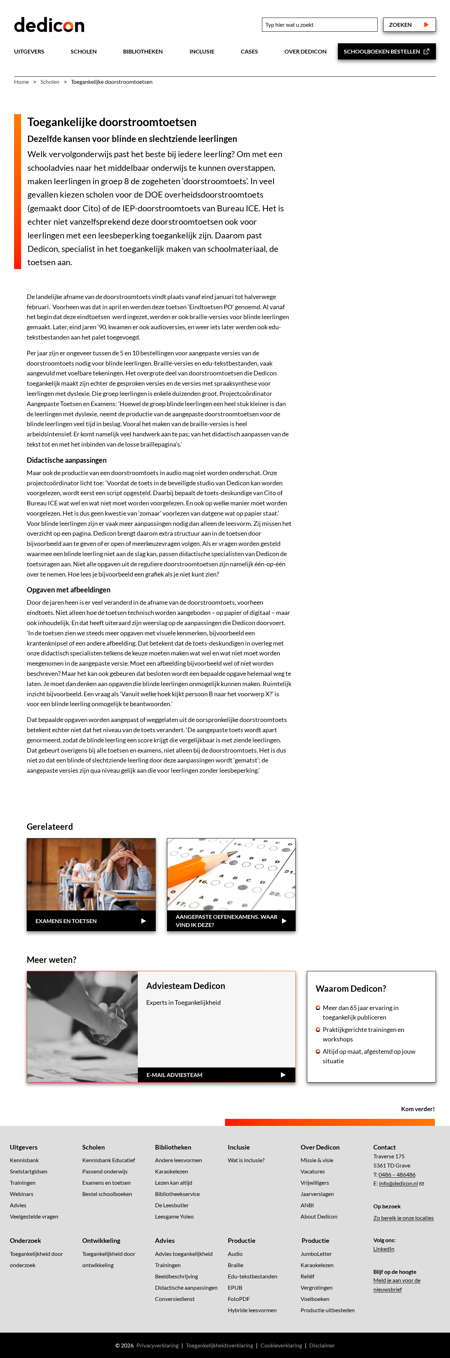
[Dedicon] (49, 24)
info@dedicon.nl (398, 1183)
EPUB (235, 1287)
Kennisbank (24, 1160)
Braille (235, 1265)
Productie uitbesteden (328, 1310)
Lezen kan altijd (173, 1182)
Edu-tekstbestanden (252, 1276)
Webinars (21, 1194)
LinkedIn (383, 1248)
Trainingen (23, 1182)
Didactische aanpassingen (186, 1287)
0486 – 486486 (397, 1174)
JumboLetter (316, 1253)
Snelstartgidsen (28, 1171)
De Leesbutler (172, 1205)
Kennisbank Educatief (108, 1160)
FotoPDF (239, 1298)
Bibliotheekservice (177, 1194)
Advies (18, 1205)
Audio (235, 1253)
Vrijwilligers (315, 1182)
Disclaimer (322, 1345)
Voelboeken (315, 1298)
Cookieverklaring (281, 1345)
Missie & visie (317, 1160)
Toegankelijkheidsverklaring (219, 1345)
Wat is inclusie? (246, 1160)
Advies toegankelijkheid (184, 1253)
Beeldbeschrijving (176, 1276)
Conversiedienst (175, 1298)
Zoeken (400, 24)
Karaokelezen (171, 1171)
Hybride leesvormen (252, 1310)
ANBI (307, 1205)
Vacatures (313, 1171)
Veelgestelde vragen (34, 1216)
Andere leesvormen (178, 1160)
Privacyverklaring (157, 1345)
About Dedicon (319, 1216)
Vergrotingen (317, 1287)
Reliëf (307, 1276)
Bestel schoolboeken (107, 1194)
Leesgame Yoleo (174, 1216)
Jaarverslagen (317, 1194)
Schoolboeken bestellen (382, 51)
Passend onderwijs (105, 1171)
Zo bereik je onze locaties (403, 1217)
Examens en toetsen (106, 1182)
